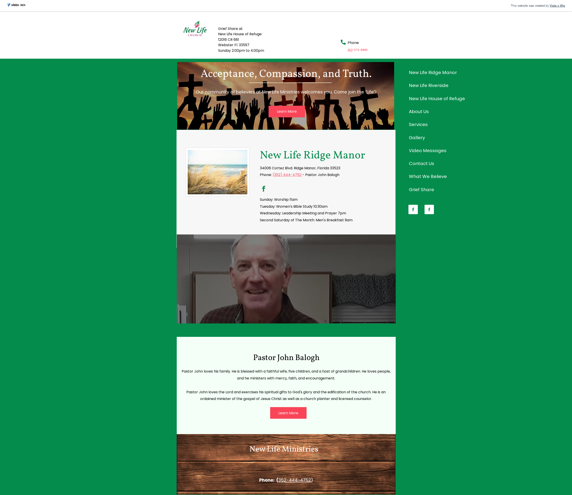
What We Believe (428, 176)
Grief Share (421, 189)
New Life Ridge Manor (433, 72)
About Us (419, 111)
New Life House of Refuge (437, 98)
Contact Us (421, 163)
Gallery (417, 138)
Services (418, 124)
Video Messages (427, 150)
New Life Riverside (428, 85)
